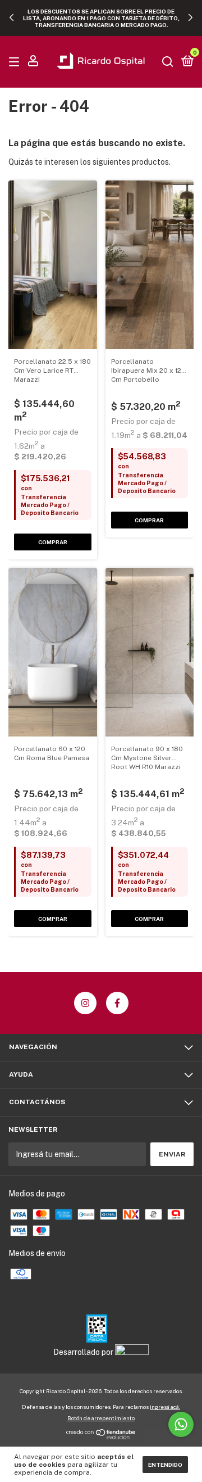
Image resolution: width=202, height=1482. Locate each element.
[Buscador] (167, 62)
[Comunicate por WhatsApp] (181, 1424)
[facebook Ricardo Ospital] (117, 1003)
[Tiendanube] (101, 1436)
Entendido (165, 1464)
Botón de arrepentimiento (101, 1418)
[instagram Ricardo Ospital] (85, 1003)
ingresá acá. (165, 1406)
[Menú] (16, 62)
